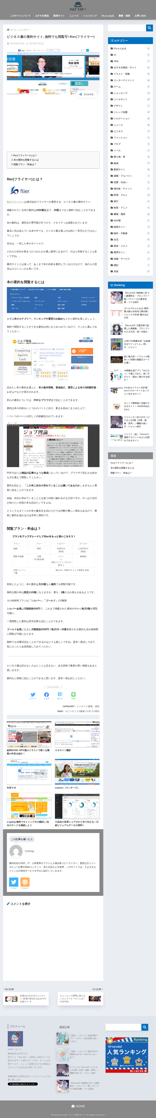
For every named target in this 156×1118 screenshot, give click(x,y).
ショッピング (90, 15)
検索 (149, 28)
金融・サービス (131, 258)
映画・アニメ (131, 207)
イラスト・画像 (131, 74)
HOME (80, 1106)
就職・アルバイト (131, 175)
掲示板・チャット (131, 188)
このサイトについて (20, 15)
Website (25, 888)
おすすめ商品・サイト (131, 67)
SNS (131, 61)
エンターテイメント (131, 80)
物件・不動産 (131, 233)
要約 (97, 711)
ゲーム (131, 86)
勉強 (131, 163)
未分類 (131, 220)
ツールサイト (132, 99)
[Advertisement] (53, 124)
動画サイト (59, 15)
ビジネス (81, 706)
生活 (131, 239)
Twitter (13, 888)
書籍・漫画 (124, 15)
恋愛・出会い (131, 182)
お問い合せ (140, 15)
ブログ (131, 144)
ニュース (74, 15)
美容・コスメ (131, 246)
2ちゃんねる (107, 15)
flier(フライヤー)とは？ (24, 155)
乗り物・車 (131, 156)
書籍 (82, 711)
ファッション (131, 137)
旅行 (131, 201)
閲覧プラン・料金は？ (23, 164)
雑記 (131, 265)
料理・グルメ (131, 195)
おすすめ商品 (42, 15)
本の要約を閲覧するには (25, 160)
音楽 (131, 271)
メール (131, 150)
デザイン (131, 105)
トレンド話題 (131, 112)
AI (131, 54)
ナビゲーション (131, 118)
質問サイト (131, 252)
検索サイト (131, 227)
